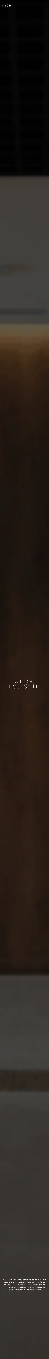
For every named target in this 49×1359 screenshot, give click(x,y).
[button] (44, 5)
